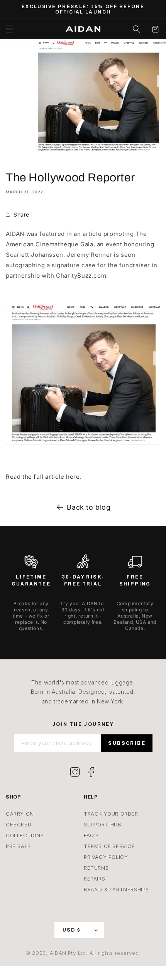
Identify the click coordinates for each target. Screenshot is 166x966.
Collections (25, 835)
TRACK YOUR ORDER (111, 814)
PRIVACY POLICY (106, 857)
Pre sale (18, 846)
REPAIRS (94, 879)
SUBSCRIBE (127, 743)
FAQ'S (91, 835)
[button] (9, 29)
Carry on (20, 814)
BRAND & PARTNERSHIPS (116, 889)
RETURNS (96, 868)
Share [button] (21, 214)
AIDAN (58, 953)
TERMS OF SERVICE (109, 846)
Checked (18, 824)
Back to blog (88, 507)
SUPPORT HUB (103, 824)
